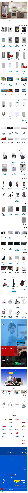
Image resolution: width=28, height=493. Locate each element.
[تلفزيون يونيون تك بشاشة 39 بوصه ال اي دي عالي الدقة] (10, 79)
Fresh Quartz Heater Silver (10, 273)
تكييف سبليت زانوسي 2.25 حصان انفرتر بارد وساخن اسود (10, 132)
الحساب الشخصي (25, 469)
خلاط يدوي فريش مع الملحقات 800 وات (24, 316)
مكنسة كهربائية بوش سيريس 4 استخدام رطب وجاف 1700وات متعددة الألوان (17, 199)
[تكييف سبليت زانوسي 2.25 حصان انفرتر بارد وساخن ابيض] (10, 139)
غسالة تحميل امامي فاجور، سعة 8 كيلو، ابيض (10, 34)
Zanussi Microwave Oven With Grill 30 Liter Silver (3, 248)
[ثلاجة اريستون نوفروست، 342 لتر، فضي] (24, 55)
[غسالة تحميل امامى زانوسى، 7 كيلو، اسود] (17, 29)
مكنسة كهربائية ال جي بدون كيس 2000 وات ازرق (10, 188)
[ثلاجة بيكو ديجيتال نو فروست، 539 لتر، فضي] (4, 65)
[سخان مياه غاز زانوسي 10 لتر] (4, 104)
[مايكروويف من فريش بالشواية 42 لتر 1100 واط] (10, 243)
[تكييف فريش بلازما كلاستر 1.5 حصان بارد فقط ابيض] (24, 128)
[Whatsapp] (2, 491)
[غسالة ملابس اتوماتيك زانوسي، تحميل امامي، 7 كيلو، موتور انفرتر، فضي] (24, 40)
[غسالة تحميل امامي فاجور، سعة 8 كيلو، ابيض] (10, 29)
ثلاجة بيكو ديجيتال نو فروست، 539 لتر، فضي (3, 70)
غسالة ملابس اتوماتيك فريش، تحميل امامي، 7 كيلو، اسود (17, 44)
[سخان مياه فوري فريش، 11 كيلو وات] (24, 104)
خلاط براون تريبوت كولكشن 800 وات (10, 316)
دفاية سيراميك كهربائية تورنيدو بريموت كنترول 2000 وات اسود (13, 288)
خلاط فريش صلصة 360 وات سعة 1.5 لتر (3, 305)
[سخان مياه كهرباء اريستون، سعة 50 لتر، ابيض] (24, 114)
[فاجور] (10, 433)
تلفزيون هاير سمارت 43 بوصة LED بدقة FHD (24, 94)
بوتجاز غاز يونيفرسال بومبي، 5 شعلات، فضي (13, 173)
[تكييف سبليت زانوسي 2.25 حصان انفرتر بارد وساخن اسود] (10, 128)
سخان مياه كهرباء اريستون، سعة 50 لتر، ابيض (23, 119)
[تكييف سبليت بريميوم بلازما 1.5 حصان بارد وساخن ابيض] (17, 139)
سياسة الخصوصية (25, 459)
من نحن (12, 458)
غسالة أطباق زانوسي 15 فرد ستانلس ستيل (24, 224)
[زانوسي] (10, 419)
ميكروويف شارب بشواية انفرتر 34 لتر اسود (24, 248)
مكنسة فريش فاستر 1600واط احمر (4, 287)
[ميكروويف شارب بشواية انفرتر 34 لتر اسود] (24, 243)
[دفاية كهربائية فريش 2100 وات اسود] (4, 269)
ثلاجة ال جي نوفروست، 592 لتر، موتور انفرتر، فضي (3, 59)
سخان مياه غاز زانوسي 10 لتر (3, 108)
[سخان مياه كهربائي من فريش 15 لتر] (17, 114)
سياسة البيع (26, 460)
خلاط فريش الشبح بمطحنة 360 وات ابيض (24, 305)
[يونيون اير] (23, 21)
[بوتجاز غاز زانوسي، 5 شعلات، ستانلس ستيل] (5, 168)
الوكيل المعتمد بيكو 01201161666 (17, 395)
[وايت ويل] (4, 21)
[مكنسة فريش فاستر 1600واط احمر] (4, 283)
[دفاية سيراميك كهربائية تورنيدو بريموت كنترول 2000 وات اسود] (13, 283)
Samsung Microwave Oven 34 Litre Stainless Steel (17, 248)
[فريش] (23, 429)
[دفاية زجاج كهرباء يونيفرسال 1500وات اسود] (4, 258)
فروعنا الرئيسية (11, 459)
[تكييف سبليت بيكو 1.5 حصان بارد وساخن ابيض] (17, 128)
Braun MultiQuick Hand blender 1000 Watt (17, 316)
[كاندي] (4, 422)
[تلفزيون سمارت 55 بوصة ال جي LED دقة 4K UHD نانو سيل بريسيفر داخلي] (17, 79)
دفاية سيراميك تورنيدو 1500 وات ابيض (23, 273)
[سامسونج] (4, 429)
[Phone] (2, 489)
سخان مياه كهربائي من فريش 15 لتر (17, 118)
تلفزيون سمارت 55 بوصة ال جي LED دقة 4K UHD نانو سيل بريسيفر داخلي (17, 84)
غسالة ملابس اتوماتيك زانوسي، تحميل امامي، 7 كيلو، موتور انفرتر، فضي (23, 44)
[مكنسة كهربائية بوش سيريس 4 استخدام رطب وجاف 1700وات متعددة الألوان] (17, 194)
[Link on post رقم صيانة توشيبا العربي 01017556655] (4, 391)
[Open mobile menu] (26, 1)
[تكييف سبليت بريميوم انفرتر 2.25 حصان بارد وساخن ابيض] (24, 139)
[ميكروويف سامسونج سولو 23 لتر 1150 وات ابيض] (4, 233)
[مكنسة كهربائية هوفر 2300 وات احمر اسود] (23, 283)
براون (17, 422)
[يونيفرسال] (17, 21)
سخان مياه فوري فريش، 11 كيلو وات (24, 108)
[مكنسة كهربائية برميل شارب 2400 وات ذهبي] (24, 184)
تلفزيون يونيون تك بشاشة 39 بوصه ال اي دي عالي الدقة (10, 84)
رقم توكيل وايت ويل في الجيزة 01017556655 (24, 396)
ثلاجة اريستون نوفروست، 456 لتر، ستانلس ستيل (17, 59)
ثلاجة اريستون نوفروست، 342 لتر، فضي (24, 59)
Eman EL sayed (17, 399)
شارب (10, 436)
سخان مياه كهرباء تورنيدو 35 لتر (4, 118)
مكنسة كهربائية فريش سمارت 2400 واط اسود (10, 199)
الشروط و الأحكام (25, 458)
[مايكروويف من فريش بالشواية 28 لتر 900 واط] (17, 233)
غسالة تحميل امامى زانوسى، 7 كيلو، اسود (17, 33)
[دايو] (23, 436)
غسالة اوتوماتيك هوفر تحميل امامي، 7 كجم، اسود (24, 34)
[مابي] (23, 440)
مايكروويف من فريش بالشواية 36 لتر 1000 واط (23, 237)
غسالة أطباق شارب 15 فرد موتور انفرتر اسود (17, 213)
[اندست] (17, 440)
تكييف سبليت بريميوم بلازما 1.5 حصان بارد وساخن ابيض (17, 143)
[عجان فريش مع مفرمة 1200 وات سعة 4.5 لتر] (4, 312)
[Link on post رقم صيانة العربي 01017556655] (10, 391)
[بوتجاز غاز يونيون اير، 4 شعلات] (5, 156)
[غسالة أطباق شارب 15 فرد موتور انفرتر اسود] (17, 209)
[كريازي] (23, 426)
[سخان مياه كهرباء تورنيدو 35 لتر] (4, 114)
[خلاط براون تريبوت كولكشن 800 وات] (10, 312)
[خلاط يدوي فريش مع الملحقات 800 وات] (24, 312)
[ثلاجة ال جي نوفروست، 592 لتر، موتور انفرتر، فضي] (4, 55)
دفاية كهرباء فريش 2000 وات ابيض (17, 273)
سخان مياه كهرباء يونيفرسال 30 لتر (17, 108)
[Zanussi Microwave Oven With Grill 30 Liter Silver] (4, 243)
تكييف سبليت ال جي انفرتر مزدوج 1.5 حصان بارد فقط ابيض (3, 132)
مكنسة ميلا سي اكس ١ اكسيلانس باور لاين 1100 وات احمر (17, 188)
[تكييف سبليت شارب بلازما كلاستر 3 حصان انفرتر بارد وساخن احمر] (4, 139)
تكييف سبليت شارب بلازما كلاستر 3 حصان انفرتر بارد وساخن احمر (3, 143)
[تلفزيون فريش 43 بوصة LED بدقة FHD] (4, 79)
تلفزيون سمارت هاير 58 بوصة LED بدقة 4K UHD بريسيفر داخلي (3, 95)
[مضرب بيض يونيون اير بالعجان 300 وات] (10, 301)
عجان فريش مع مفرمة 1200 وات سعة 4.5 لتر (3, 316)
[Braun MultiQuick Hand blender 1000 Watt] (17, 312)
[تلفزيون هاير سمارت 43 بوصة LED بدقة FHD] (24, 91)
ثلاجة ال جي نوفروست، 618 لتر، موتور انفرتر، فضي (24, 70)
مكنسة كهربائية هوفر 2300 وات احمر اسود (23, 288)
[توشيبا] (10, 440)
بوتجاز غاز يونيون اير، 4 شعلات (4, 160)
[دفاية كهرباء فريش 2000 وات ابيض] (17, 269)
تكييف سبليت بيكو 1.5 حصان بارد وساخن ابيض (17, 132)
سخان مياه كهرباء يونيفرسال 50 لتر (10, 118)
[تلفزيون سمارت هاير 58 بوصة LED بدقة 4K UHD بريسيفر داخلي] (4, 91)
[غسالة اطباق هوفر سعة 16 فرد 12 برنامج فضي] (24, 209)
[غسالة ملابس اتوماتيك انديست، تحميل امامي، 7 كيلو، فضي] (4, 29)
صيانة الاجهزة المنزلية (25, 468)
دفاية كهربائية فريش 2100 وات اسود (3, 273)
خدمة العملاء (25, 457)
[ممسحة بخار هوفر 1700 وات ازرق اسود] (4, 184)
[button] (26, 286)
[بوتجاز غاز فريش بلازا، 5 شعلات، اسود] (23, 156)
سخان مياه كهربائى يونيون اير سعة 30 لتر (10, 108)
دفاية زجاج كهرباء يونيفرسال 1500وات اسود (3, 262)
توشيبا (10, 393)
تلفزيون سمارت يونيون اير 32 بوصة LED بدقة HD (17, 95)
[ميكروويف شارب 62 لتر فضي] (10, 233)
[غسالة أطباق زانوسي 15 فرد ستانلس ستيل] (24, 220)
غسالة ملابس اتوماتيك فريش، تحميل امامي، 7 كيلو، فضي (10, 44)
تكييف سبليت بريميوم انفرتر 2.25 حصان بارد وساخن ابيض (23, 143)
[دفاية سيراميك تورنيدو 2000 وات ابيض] (10, 258)
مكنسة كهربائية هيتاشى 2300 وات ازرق (3, 198)
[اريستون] (4, 426)
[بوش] (17, 419)
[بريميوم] (10, 422)
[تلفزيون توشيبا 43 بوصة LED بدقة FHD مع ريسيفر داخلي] (10, 91)
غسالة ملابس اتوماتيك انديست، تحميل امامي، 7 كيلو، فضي (3, 34)
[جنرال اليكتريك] (4, 436)
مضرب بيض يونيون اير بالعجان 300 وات (10, 305)
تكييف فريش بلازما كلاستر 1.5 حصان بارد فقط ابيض (24, 132)
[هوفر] (17, 433)
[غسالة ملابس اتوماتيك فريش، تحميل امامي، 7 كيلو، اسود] (17, 40)
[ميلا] (23, 422)
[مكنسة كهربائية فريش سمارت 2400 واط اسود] (10, 194)
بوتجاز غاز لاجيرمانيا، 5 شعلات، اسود (13, 161)
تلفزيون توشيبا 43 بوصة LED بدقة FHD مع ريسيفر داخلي (10, 95)
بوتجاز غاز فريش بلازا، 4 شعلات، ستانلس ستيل (22, 173)
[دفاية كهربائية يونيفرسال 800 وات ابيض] (24, 258)
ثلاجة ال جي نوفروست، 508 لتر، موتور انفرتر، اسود (10, 59)
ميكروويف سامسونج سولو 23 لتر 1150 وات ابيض (3, 237)
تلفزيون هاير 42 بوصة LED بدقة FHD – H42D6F (23, 84)
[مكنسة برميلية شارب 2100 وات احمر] (24, 194)
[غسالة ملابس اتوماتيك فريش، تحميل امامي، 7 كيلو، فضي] (10, 40)
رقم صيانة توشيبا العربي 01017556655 (3, 395)
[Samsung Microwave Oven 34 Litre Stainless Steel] (17, 243)
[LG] (23, 443)
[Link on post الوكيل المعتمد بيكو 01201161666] (17, 391)
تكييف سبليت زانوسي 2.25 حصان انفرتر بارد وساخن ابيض (10, 143)
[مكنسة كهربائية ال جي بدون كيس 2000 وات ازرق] (10, 184)
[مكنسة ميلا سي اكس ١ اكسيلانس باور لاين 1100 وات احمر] (17, 184)
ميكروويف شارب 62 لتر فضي (10, 237)
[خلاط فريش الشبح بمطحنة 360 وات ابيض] (24, 301)
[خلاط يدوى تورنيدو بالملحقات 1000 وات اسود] (17, 301)
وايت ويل (24, 393)
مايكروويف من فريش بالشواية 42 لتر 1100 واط (10, 248)
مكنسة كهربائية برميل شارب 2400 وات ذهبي (24, 188)
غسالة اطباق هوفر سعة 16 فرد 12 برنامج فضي (24, 213)
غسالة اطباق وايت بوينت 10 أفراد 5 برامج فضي (3, 213)
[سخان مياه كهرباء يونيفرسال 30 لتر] (17, 104)
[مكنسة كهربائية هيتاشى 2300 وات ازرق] (4, 194)
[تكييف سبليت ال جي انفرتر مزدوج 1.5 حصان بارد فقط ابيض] (4, 128)
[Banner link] (14, 332)
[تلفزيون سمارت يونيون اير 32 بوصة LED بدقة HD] (17, 91)
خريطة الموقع (12, 460)
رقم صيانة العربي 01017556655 (10, 395)
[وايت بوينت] (17, 429)
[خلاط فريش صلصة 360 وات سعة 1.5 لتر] (4, 301)
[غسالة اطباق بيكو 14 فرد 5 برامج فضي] (10, 209)
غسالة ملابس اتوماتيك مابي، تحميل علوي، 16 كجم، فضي (3, 44)
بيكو (17, 393)
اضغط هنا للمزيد (24, 407)
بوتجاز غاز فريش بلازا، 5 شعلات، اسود (22, 161)
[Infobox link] (20, 450)
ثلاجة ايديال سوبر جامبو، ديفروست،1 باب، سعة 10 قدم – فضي (10, 70)
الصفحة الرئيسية (25, 471)
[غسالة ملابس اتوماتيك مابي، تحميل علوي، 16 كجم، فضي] (4, 40)
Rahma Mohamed (24, 400)
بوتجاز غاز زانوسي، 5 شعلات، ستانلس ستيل (4, 173)
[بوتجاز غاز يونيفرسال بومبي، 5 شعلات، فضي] (14, 168)
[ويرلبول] (10, 21)
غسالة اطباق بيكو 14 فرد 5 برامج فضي (10, 213)
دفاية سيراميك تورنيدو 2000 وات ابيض (10, 262)
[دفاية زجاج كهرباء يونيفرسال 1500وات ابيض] (17, 258)
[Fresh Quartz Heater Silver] (10, 269)
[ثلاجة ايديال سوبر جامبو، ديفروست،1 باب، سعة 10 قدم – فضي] (10, 65)
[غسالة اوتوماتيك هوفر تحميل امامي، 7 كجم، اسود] (24, 29)
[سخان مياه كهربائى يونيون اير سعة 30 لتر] (10, 104)
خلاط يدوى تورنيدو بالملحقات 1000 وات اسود (17, 306)
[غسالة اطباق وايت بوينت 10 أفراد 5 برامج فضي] (4, 209)
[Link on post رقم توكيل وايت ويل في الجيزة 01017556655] (24, 391)
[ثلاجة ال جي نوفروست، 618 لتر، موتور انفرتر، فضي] (24, 65)
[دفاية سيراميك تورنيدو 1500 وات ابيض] (24, 269)
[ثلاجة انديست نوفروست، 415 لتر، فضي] (17, 65)
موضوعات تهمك (25, 470)
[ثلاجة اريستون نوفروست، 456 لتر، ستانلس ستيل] (17, 55)
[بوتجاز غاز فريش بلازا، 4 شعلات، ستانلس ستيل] (23, 168)
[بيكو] (23, 419)
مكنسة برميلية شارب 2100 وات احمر (24, 198)
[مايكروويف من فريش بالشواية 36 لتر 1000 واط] (24, 233)
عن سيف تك (11, 457)
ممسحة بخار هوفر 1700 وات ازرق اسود (3, 188)
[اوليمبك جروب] (4, 419)
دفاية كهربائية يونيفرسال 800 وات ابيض (24, 262)
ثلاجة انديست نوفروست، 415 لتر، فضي (17, 70)
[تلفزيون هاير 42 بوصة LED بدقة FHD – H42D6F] (24, 79)
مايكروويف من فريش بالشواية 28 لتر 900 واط (17, 237)
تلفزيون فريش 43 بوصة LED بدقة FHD (3, 83)
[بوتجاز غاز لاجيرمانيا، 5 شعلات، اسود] (14, 156)
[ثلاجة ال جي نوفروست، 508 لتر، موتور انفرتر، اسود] (10, 55)
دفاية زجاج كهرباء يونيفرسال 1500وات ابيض (17, 262)
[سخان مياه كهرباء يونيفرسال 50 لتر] (10, 114)
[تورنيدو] (23, 433)
